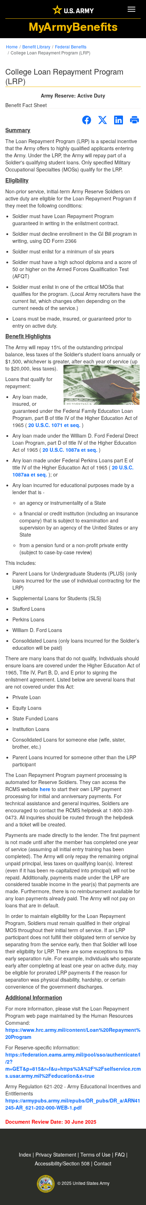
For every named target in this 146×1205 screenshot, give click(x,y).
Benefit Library (36, 46)
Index (26, 1154)
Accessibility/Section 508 (63, 1163)
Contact (102, 1163)
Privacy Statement (56, 1154)
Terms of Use (96, 1154)
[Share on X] (102, 120)
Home (12, 46)
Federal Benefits (70, 46)
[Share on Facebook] (86, 120)
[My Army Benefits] (73, 9)
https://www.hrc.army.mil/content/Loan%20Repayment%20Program (72, 1033)
